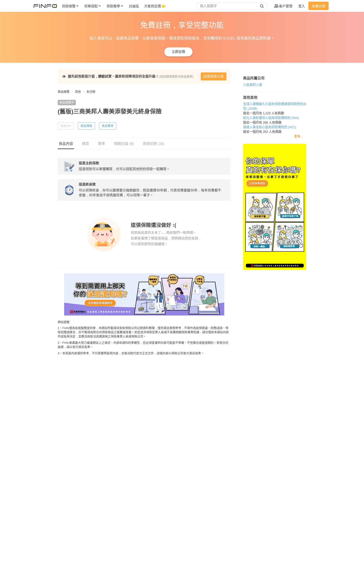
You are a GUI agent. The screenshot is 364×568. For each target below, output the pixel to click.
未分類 (90, 91)
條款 (85, 144)
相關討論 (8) (124, 144)
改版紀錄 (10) (153, 144)
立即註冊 (178, 51)
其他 (78, 91)
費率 (101, 144)
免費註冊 (318, 6)
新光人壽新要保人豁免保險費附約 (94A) (271, 118)
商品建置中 (66, 102)
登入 (301, 6)
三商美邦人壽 (252, 85)
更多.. (298, 136)
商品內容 (66, 144)
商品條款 (86, 125)
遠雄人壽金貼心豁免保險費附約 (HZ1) (269, 127)
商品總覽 (64, 91)
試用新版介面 (213, 76)
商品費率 (108, 125)
